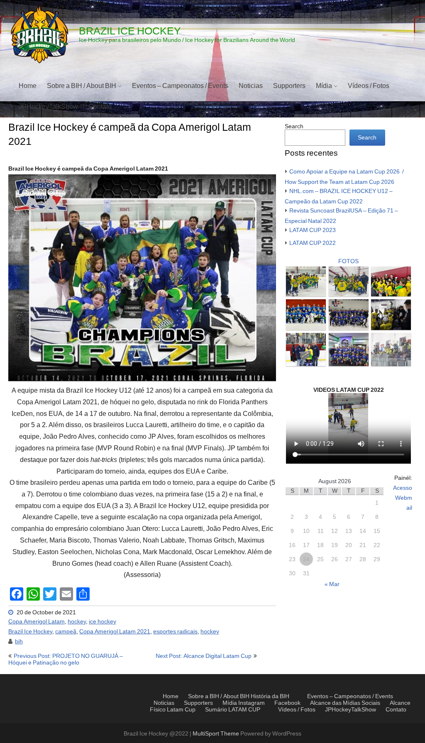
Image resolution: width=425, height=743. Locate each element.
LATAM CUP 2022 (312, 243)
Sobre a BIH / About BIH (81, 86)
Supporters (289, 86)
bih (19, 642)
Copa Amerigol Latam (36, 622)
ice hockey (102, 622)
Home (28, 86)
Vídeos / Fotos (368, 86)
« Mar (332, 584)
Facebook (287, 703)
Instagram (332, 106)
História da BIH (270, 696)
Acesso (402, 488)
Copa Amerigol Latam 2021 (114, 632)
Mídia (324, 86)
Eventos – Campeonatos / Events (180, 86)
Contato (100, 106)
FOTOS (348, 261)
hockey (77, 622)
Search (294, 127)
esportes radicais (175, 632)
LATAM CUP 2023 (312, 230)
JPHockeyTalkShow (48, 106)
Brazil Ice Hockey (30, 632)
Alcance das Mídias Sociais (345, 703)
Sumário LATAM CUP (232, 710)
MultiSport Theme (216, 734)
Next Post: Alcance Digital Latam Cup (204, 656)
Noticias (251, 86)
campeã (65, 632)
